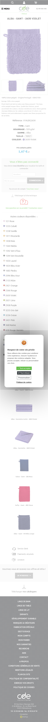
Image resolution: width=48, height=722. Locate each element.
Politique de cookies (24, 382)
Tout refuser (25, 373)
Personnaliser (24, 378)
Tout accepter (25, 368)
